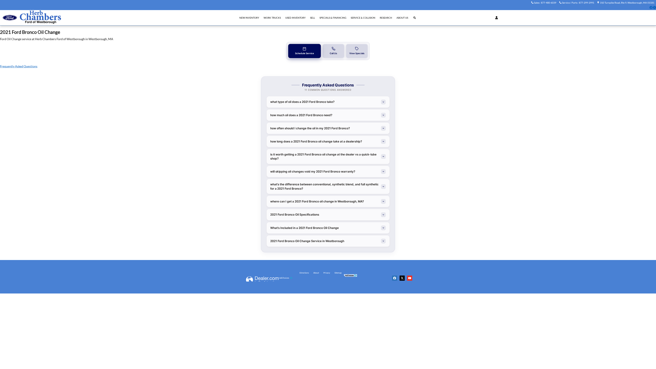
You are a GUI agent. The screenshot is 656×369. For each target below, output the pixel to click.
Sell (312, 17)
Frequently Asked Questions (18, 66)
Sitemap (338, 272)
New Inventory (249, 17)
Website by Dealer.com (262, 279)
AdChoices (284, 278)
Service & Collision (363, 17)
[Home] (10, 17)
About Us (402, 17)
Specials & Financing (332, 17)
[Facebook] (395, 279)
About (316, 272)
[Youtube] (410, 279)
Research (386, 17)
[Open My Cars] (495, 18)
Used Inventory (295, 17)
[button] (651, 8)
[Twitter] (403, 279)
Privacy (326, 272)
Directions (304, 272)
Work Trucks (272, 17)
